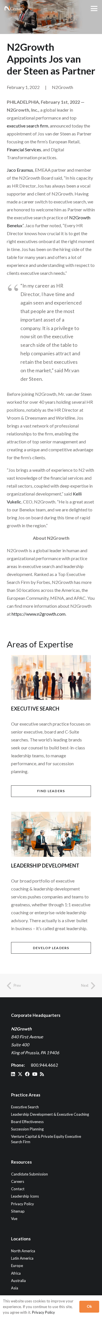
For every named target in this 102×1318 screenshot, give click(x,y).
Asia (14, 1288)
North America (23, 1251)
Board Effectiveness (27, 1121)
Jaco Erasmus (20, 170)
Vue (14, 1218)
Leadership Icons (25, 1196)
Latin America (22, 1258)
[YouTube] (34, 1074)
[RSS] (42, 1074)
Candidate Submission (29, 1174)
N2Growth (62, 87)
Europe (17, 1265)
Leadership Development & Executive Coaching (50, 1114)
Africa (16, 1273)
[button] (94, 8)
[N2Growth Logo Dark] (14, 8)
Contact (17, 1189)
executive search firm (27, 125)
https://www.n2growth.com (38, 614)
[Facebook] (27, 1074)
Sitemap (18, 1211)
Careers (17, 1181)
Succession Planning (27, 1129)
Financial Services (24, 149)
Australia (18, 1280)
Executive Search (25, 1107)
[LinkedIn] (13, 1074)
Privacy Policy (22, 1204)
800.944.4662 (44, 1065)
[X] (20, 1074)
